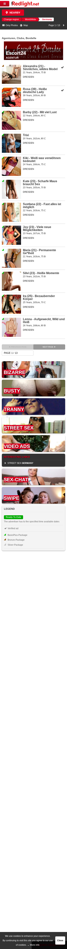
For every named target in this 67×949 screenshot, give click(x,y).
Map (25, 25)
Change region (11, 19)
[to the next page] (63, 25)
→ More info (33, 945)
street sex (20, 463)
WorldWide (30, 19)
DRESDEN (28, 77)
